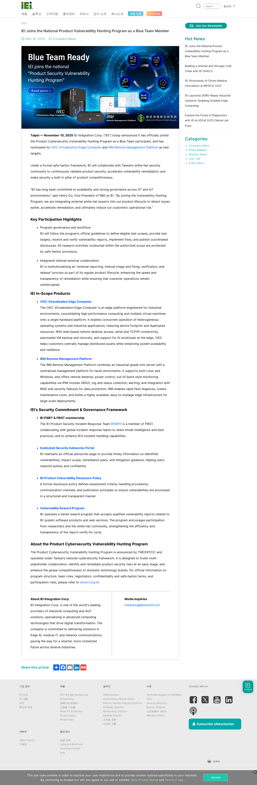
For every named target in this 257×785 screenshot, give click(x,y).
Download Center (70, 748)
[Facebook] (193, 698)
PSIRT (116, 424)
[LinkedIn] (228, 698)
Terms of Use (174, 780)
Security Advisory (157, 702)
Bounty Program (156, 707)
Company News (64, 39)
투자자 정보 (25, 707)
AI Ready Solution (113, 707)
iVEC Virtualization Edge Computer (76, 147)
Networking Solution (115, 711)
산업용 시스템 (67, 707)
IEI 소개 (23, 694)
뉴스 (24, 23)
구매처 (23, 744)
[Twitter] (205, 698)
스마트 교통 (109, 723)
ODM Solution (111, 694)
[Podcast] (193, 709)
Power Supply (68, 715)
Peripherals (66, 719)
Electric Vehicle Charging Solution (123, 702)
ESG (21, 702)
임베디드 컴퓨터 (69, 702)
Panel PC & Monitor (71, 711)
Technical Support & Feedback (164, 694)
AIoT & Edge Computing (74, 694)
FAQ (149, 698)
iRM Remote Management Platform (133, 147)
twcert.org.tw (89, 582)
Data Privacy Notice (144, 780)
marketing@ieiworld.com (142, 605)
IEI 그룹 (23, 698)
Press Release (198, 149)
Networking (67, 698)
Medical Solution (112, 715)
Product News (198, 154)
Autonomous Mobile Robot (118, 698)
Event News (196, 163)
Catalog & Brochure (71, 744)
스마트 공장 (109, 719)
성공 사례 (194, 158)
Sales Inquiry (26, 740)
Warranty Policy (155, 715)
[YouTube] (216, 698)
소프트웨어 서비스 (157, 711)
